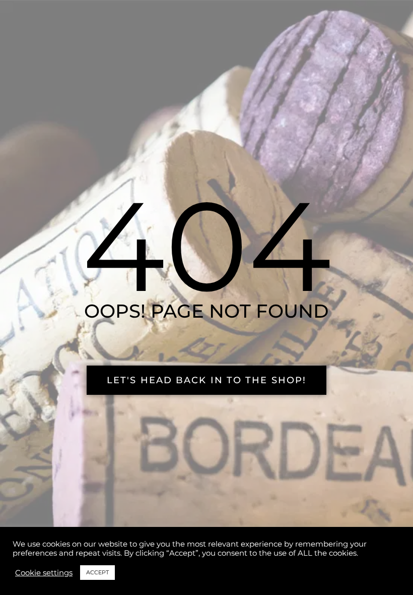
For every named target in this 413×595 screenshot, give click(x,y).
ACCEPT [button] (97, 572)
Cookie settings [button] (44, 572)
